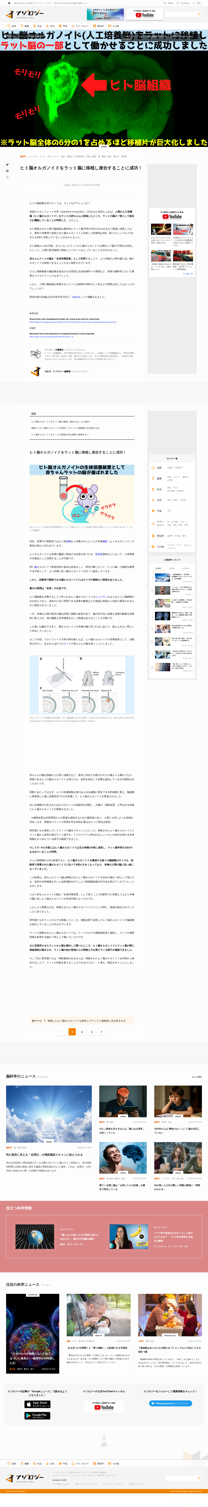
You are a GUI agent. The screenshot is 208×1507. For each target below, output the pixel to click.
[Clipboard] (7, 177)
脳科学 (185, 477)
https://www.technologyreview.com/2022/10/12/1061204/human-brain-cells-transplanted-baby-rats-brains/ (73, 322)
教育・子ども (172, 487)
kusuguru (56, 1480)
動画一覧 (189, 273)
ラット (67, 643)
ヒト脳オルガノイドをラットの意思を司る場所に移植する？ (60, 434)
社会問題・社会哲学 (175, 490)
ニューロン (101, 596)
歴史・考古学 (172, 500)
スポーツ (176, 477)
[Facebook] (7, 171)
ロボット (184, 521)
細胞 (68, 541)
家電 (186, 525)
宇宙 (169, 510)
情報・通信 (177, 525)
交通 (169, 525)
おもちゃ (187, 545)
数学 (184, 536)
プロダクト (171, 548)
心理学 (170, 480)
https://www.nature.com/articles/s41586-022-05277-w (51, 336)
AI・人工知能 (172, 521)
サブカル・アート (174, 545)
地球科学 (178, 467)
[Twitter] (7, 165)
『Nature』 (76, 296)
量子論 (177, 536)
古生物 (183, 500)
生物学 (170, 467)
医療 (169, 477)
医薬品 (99, 554)
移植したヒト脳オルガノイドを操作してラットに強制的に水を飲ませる (65, 427)
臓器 (105, 541)
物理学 (170, 536)
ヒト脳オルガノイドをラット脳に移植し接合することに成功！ (61, 421)
